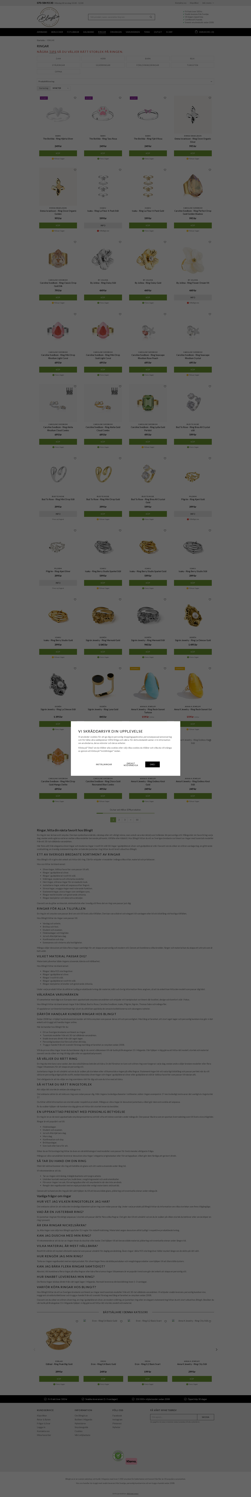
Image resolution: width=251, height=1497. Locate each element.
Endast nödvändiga (131, 764)
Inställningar (104, 764)
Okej (152, 764)
